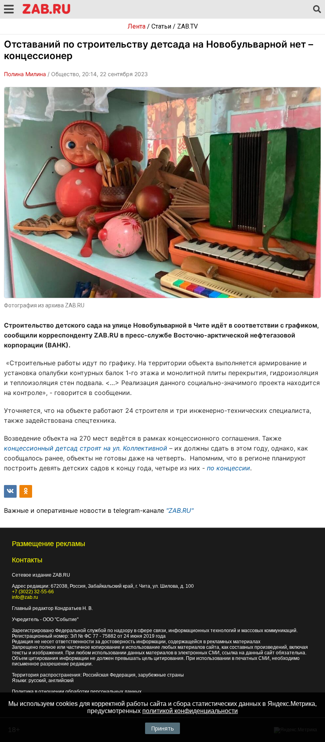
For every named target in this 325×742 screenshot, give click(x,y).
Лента (136, 26)
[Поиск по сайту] (317, 9)
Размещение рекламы (48, 544)
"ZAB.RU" (179, 510)
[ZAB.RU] (46, 12)
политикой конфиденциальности (190, 710)
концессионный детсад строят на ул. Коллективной (85, 448)
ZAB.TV (187, 26)
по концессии (228, 468)
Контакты (27, 560)
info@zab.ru (25, 597)
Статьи (161, 26)
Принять (162, 728)
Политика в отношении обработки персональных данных (76, 691)
